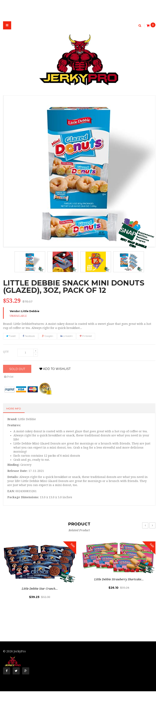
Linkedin (67, 336)
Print (9, 376)
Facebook (29, 336)
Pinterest (86, 336)
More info (13, 408)
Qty (6, 351)
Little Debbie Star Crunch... (40, 588)
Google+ (48, 336)
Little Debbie (30, 311)
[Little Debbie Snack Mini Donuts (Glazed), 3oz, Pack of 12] (30, 262)
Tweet (12, 336)
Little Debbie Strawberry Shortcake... (119, 579)
